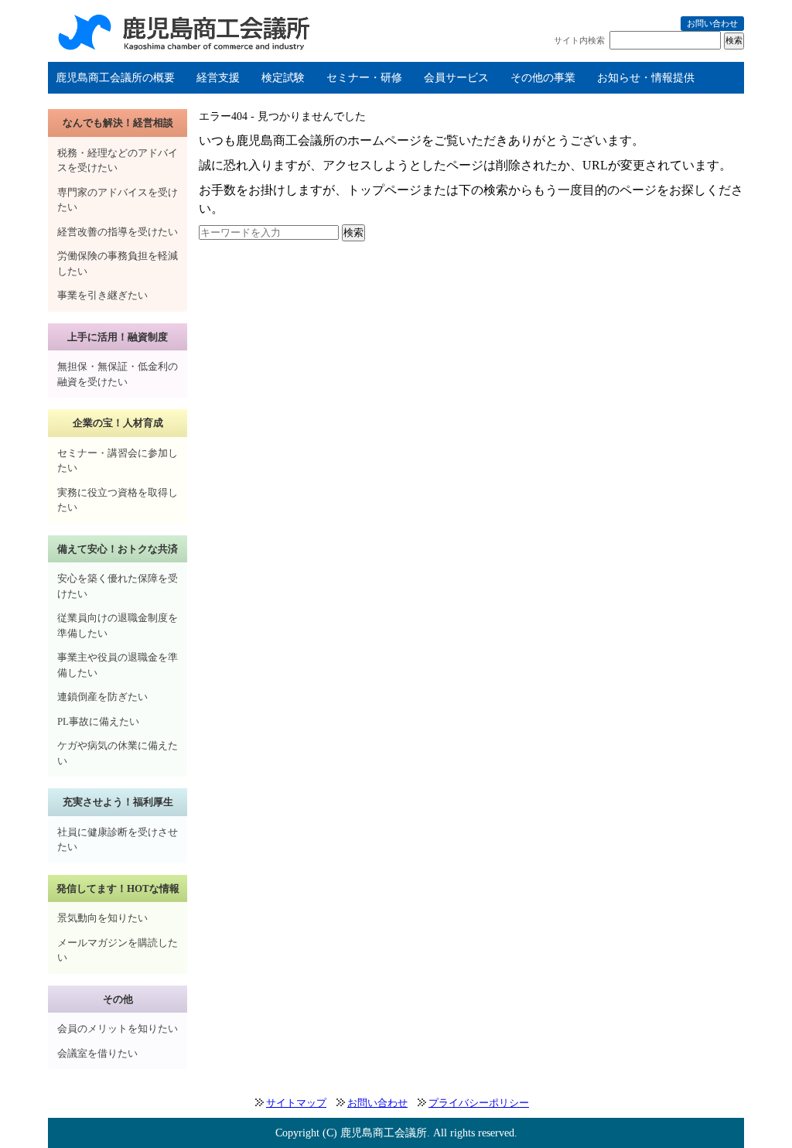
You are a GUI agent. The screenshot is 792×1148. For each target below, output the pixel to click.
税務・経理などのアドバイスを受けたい (117, 160)
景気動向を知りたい (102, 918)
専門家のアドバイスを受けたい (117, 200)
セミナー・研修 (364, 78)
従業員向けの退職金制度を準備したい (117, 625)
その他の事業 (542, 78)
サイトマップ (296, 1103)
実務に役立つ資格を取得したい (117, 500)
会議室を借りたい (97, 1053)
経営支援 (218, 78)
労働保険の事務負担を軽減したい (117, 263)
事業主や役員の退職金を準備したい (117, 664)
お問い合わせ (712, 23)
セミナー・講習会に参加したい (117, 460)
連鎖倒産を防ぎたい (102, 696)
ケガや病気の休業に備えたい (117, 753)
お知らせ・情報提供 (646, 78)
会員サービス (456, 78)
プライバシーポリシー (478, 1103)
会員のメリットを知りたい (117, 1028)
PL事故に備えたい (98, 721)
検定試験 (283, 78)
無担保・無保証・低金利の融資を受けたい (117, 374)
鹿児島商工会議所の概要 (115, 78)
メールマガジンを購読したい (117, 950)
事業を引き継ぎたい (102, 295)
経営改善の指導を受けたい (117, 231)
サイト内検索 (579, 40)
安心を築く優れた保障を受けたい (117, 586)
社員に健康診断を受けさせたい (117, 839)
